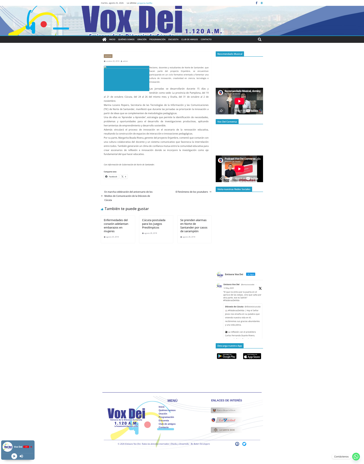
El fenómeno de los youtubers (192, 191)
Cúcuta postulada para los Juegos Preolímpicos (153, 223)
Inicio (112, 39)
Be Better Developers (200, 444)
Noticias (108, 56)
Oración (141, 39)
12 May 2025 (229, 288)
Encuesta (173, 39)
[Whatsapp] (356, 456)
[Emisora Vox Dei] (104, 39)
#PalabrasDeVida (231, 300)
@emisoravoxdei (247, 284)
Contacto (206, 39)
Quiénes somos (126, 39)
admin (125, 61)
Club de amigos (189, 39)
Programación (157, 39)
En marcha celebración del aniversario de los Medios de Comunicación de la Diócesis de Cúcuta (128, 196)
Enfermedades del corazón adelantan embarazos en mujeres (116, 225)
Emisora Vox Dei (231, 284)
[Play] (14, 456)
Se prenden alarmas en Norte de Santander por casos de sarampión (193, 225)
